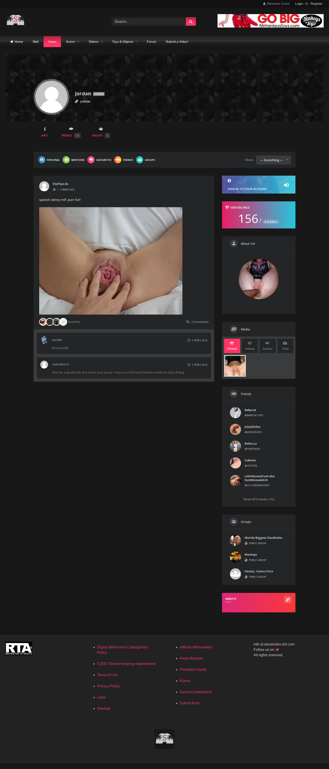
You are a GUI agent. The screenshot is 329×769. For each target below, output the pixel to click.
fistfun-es (60, 184)
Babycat (250, 410)
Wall (35, 41)
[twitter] (278, 649)
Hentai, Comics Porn (259, 571)
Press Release (191, 658)
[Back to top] (315, 755)
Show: (249, 160)
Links (101, 697)
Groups (100, 135)
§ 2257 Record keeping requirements (126, 664)
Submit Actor (190, 703)
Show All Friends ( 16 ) (258, 499)
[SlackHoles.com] (15, 21)
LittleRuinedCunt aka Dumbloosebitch (260, 478)
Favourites (103, 160)
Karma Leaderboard (196, 692)
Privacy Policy (108, 686)
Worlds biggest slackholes (263, 538)
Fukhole (250, 460)
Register (317, 3)
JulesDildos (252, 427)
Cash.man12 (60, 364)
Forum (151, 41)
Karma (185, 681)
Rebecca (251, 443)
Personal (53, 160)
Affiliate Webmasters (196, 647)
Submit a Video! (177, 41)
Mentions (78, 160)
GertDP (57, 340)
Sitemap (103, 708)
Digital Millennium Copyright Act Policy (122, 649)
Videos (93, 41)
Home (19, 41)
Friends (70, 135)
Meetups (251, 554)
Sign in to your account (247, 189)
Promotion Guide (193, 669)
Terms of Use (107, 675)
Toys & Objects (122, 41)
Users (52, 41)
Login (299, 3)
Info (45, 135)
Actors (70, 41)
